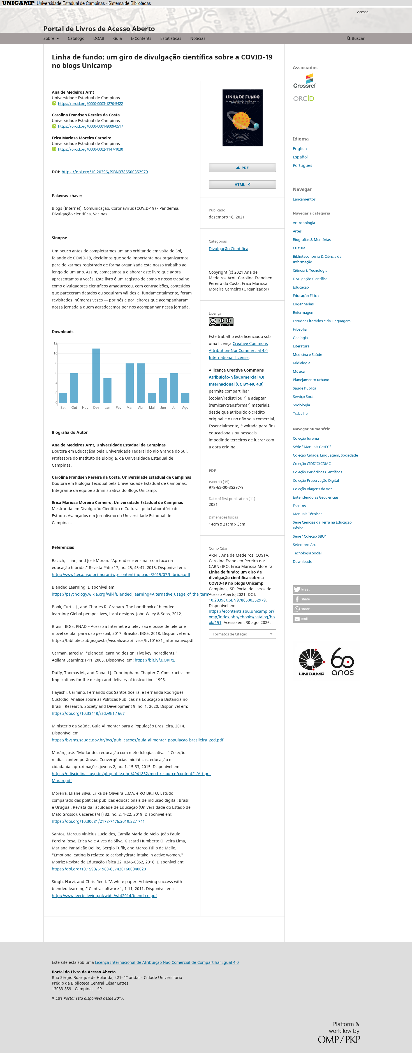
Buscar (358, 38)
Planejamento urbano (311, 379)
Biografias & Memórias (312, 239)
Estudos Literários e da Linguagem (322, 320)
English (300, 148)
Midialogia (301, 362)
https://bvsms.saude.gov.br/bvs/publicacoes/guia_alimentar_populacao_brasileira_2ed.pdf (137, 740)
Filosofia (300, 329)
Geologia (300, 337)
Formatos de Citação (230, 634)
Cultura (299, 247)
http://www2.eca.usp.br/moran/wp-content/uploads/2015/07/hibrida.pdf (121, 574)
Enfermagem (303, 312)
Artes (297, 231)
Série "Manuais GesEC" (312, 446)
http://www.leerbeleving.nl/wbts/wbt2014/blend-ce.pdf (104, 895)
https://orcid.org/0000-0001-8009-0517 (90, 126)
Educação (301, 287)
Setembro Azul (305, 544)
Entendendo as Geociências (316, 497)
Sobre (49, 38)
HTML (240, 184)
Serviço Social (304, 396)
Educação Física (306, 295)
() (249, 384)
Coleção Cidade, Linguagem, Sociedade (325, 455)
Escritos (299, 505)
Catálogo (76, 38)
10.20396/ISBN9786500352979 (237, 600)
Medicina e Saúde (307, 354)
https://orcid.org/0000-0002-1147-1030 (90, 149)
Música (299, 371)
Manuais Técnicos (307, 513)
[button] (326, 589)
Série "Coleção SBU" (310, 536)
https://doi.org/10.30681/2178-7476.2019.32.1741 (98, 821)
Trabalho (300, 413)
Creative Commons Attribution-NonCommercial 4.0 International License (238, 350)
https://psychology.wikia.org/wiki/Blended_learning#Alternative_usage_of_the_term (130, 594)
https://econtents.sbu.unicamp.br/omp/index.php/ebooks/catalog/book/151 (242, 617)
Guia (117, 38)
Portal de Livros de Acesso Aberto (99, 28)
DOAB (98, 38)
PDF (245, 167)
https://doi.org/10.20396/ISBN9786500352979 (105, 171)
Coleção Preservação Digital (316, 480)
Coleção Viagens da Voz (312, 488)
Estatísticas (170, 38)
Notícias (197, 38)
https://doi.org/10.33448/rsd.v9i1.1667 (88, 713)
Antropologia (304, 222)
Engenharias (303, 304)
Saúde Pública (304, 388)
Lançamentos (304, 199)
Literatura (301, 346)
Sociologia (301, 404)
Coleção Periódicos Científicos (317, 471)
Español (300, 157)
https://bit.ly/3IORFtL (155, 660)
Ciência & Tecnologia (310, 270)
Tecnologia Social (307, 553)
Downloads (302, 561)
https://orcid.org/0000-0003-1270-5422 (90, 103)
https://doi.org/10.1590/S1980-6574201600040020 (99, 869)
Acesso (363, 11)
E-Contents (141, 38)
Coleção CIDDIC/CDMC (312, 463)
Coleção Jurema (306, 438)
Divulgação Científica (228, 248)
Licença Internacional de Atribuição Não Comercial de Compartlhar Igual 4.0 (167, 962)
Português (302, 165)
